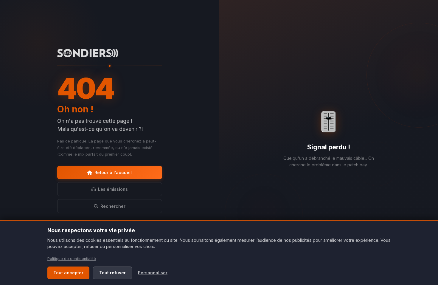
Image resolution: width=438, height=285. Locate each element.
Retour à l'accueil (113, 172)
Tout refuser (112, 272)
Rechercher (112, 206)
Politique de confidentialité (71, 258)
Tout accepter (68, 272)
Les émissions (113, 189)
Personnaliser (152, 272)
